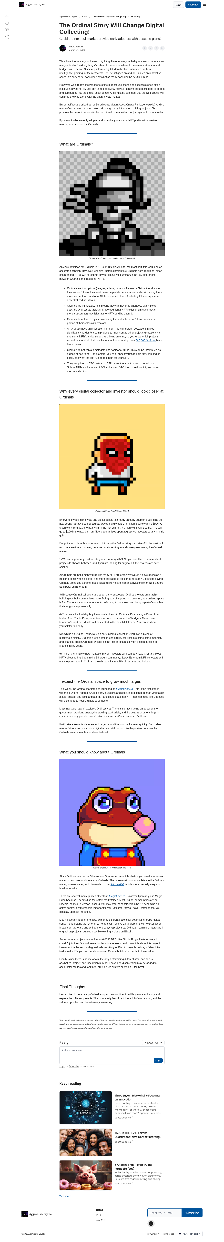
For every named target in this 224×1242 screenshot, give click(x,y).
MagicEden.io (117, 896)
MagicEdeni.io (124, 689)
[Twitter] (151, 1223)
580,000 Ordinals (146, 340)
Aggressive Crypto (68, 16)
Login (178, 4)
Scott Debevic (76, 46)
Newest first (151, 1042)
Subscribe (193, 4)
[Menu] (204, 4)
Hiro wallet (117, 884)
